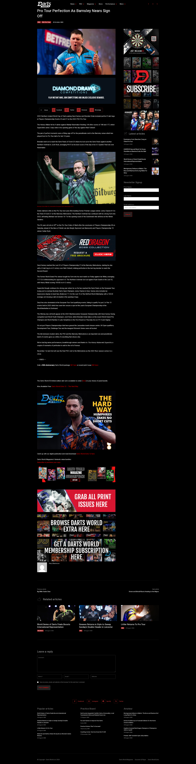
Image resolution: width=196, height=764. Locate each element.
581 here (73, 365)
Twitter (121, 701)
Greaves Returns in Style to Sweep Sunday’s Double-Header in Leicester (96, 626)
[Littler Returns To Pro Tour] (140, 613)
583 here (95, 365)
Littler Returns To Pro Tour (133, 624)
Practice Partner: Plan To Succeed (90, 726)
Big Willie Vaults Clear (44, 592)
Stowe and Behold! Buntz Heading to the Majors (144, 592)
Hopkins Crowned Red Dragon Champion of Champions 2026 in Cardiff (140, 729)
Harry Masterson (54, 563)
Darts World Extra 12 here (85, 454)
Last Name (127, 196)
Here (84, 381)
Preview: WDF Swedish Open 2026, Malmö (136, 736)
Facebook (81, 701)
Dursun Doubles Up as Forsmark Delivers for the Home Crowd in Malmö (140, 721)
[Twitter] (157, 4)
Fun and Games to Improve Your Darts (91, 721)
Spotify (108, 701)
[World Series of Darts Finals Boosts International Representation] (155, 161)
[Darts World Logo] (48, 4)
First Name (128, 187)
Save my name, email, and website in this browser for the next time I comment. (62, 682)
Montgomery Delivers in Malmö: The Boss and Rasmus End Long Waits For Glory (135, 171)
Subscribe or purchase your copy (48, 462)
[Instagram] (153, 4)
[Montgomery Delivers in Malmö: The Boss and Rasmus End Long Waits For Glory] (155, 171)
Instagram (95, 701)
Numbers (40, 630)
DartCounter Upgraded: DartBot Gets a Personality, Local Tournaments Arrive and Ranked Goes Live (97, 714)
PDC (39, 22)
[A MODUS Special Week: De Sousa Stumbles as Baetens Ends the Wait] (155, 151)
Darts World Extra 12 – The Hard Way (65, 386)
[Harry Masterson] (42, 567)
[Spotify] (103, 701)
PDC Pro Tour (46, 22)
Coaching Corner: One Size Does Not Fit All (93, 732)
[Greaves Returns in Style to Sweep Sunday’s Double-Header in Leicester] (98, 613)
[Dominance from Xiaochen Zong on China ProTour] (155, 141)
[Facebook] (148, 4)
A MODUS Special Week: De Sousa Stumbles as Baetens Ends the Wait (135, 150)
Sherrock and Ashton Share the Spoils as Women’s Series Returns (54, 735)
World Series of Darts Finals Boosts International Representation (135, 160)
